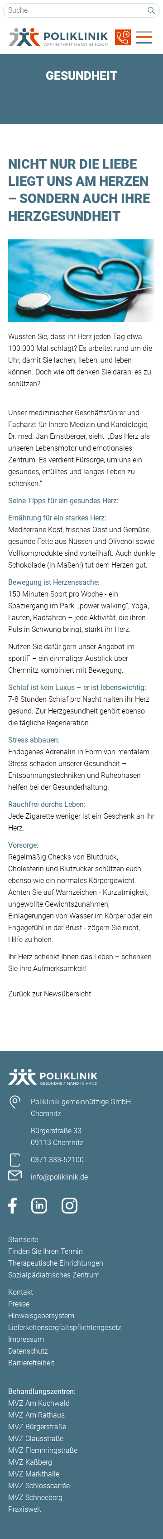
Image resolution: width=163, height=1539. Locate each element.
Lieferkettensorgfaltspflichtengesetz (64, 1327)
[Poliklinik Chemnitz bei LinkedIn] (39, 1207)
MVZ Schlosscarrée (39, 1485)
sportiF (19, 658)
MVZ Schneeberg (35, 1497)
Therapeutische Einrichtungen (55, 1263)
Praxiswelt (24, 1509)
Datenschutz (28, 1351)
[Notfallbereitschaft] (123, 43)
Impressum (26, 1339)
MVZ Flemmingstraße (42, 1450)
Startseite (23, 1239)
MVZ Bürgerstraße (37, 1426)
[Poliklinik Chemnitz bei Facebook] (12, 1207)
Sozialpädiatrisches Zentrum (54, 1275)
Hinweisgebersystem (41, 1315)
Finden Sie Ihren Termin (45, 1251)
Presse (18, 1304)
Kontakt (20, 1292)
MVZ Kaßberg (30, 1462)
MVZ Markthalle (33, 1474)
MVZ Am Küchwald (39, 1403)
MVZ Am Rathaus (36, 1415)
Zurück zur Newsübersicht (49, 994)
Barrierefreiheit (31, 1363)
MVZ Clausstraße (35, 1438)
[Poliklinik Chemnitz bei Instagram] (69, 1207)
